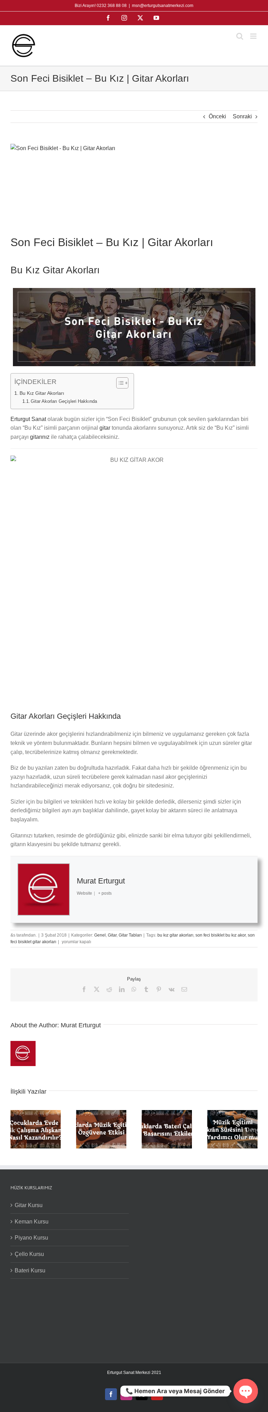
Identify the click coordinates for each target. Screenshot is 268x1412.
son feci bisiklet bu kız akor (220, 935)
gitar (104, 428)
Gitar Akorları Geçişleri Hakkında (64, 401)
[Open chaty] (245, 1391)
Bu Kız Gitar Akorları (42, 393)
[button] (15, 1129)
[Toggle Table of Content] (119, 383)
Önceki (217, 116)
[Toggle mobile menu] (254, 36)
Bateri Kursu (30, 1270)
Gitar (112, 935)
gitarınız (40, 437)
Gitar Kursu (29, 1205)
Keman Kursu (32, 1222)
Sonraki (242, 116)
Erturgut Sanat (28, 419)
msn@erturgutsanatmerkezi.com (162, 5)
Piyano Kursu (31, 1238)
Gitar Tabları (130, 935)
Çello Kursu (29, 1254)
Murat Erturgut (101, 881)
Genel (100, 935)
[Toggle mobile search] (239, 36)
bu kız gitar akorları (175, 935)
